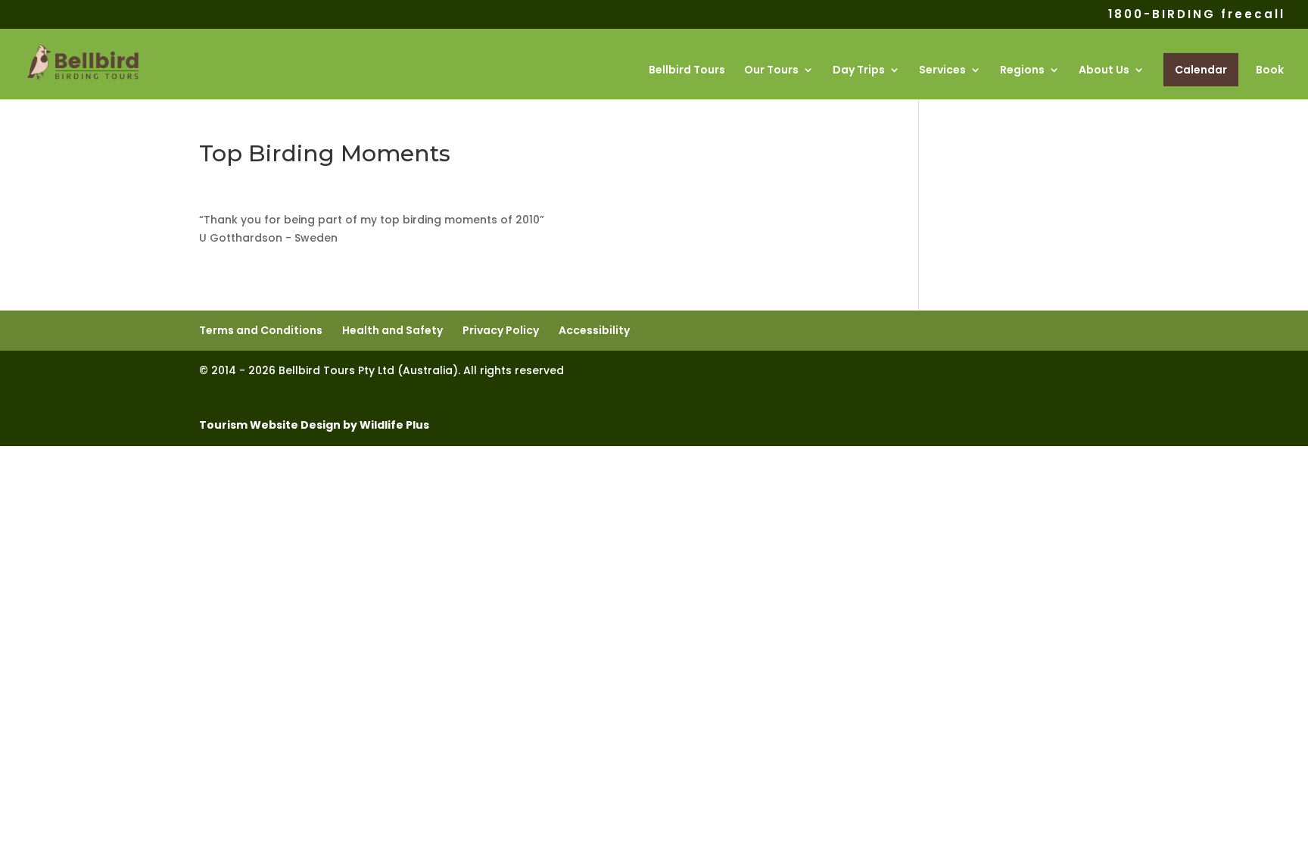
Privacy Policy (500, 330)
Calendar (1201, 69)
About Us (1104, 70)
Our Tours (771, 70)
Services (942, 70)
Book (1270, 70)
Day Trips (859, 70)
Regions (1022, 70)
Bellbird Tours (687, 70)
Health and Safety (392, 330)
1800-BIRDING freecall (1196, 15)
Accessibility (594, 330)
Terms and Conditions (260, 330)
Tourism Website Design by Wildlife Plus (314, 424)
